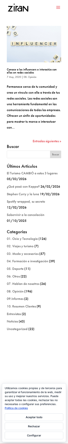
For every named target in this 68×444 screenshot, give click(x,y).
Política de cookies (16, 408)
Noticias (12, 321)
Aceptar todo (34, 417)
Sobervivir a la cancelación (25, 215)
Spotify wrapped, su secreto (26, 201)
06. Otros (13, 276)
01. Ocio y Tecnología (22, 238)
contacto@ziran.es (34, 378)
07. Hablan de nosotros (23, 283)
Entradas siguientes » (47, 141)
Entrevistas (14, 314)
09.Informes (15, 298)
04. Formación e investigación (27, 261)
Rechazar (34, 426)
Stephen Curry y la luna (23, 194)
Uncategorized (17, 329)
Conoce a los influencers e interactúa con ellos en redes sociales (32, 70)
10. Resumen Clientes (21, 306)
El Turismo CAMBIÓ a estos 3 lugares (32, 173)
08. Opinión (30, 77)
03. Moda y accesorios (23, 253)
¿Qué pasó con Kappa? (23, 186)
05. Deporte (15, 268)
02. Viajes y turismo (20, 246)
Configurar (34, 435)
